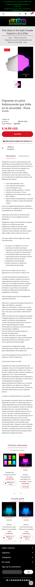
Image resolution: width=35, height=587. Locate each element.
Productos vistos (17, 450)
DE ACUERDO (28, 572)
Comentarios (23, 156)
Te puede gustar (17, 499)
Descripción (11, 156)
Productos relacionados (17, 445)
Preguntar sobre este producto (18, 141)
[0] (31, 14)
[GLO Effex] (17, 21)
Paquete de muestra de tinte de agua (10, 474)
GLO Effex (5, 111)
